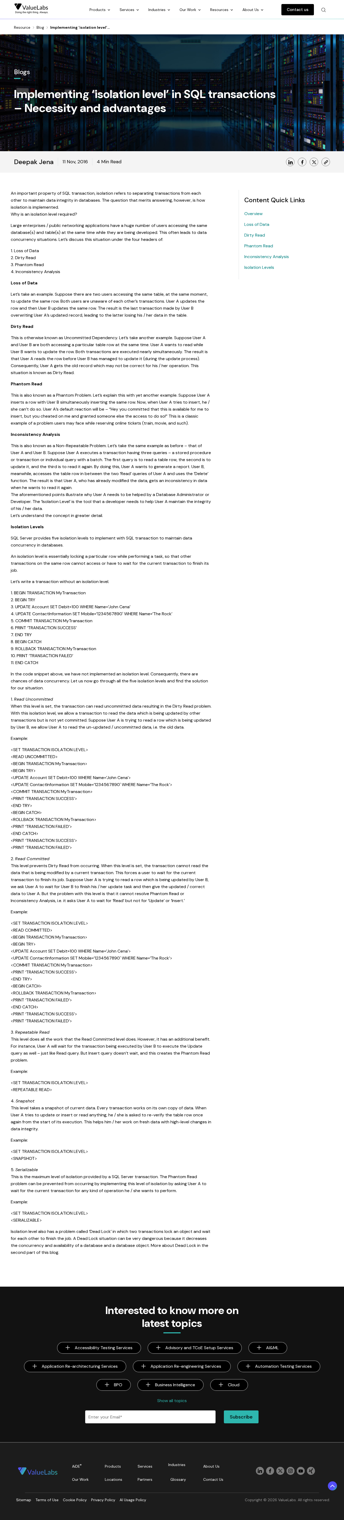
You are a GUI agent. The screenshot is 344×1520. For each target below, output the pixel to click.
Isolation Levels (259, 267)
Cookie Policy (75, 1499)
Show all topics (172, 1400)
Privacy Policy (103, 1499)
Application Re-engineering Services (186, 1366)
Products (98, 9)
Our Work (188, 9)
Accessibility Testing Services (103, 1348)
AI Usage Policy (133, 1499)
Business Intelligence (175, 1385)
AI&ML (272, 1348)
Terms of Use (47, 1499)
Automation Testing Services (283, 1366)
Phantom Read (258, 246)
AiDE (77, 1466)
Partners (145, 1479)
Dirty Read (254, 235)
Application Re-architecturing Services (80, 1366)
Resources (220, 9)
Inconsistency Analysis (266, 256)
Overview (253, 213)
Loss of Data (256, 224)
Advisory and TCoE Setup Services (199, 1348)
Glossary (178, 1479)
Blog (40, 27)
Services (127, 9)
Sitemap (23, 1499)
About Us (251, 9)
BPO (118, 1385)
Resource (22, 27)
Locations (113, 1479)
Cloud (233, 1385)
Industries (157, 9)
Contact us (298, 9)
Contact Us (213, 1479)
